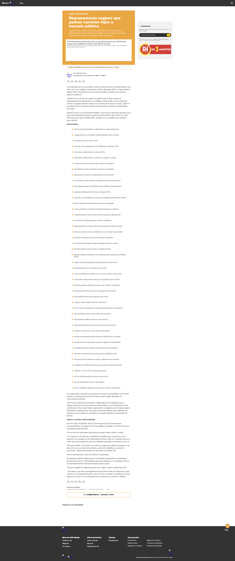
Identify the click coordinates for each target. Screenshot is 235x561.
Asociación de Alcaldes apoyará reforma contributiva (92, 220)
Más (21, 3)
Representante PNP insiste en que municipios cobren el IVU (95, 291)
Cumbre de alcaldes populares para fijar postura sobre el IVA (95, 262)
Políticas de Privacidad (154, 545)
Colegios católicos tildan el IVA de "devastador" (90, 302)
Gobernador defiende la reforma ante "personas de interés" (95, 325)
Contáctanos (132, 540)
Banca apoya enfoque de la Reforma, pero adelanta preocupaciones (97, 186)
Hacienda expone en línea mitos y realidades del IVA (92, 249)
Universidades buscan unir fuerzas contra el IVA (91, 297)
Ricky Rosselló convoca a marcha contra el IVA (90, 268)
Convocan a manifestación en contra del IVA (89, 152)
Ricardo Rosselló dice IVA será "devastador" (89, 382)
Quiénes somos (132, 543)
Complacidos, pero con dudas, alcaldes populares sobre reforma (96, 135)
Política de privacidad (163, 39)
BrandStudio (113, 540)
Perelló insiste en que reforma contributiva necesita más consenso (97, 181)
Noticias (72, 13)
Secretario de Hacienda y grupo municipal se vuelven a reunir (96, 243)
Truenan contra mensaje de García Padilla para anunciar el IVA (96, 146)
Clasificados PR (93, 546)
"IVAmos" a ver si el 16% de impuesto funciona (90, 371)
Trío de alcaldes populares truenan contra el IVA (91, 376)
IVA (108, 489)
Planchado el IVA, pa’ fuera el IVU (86, 141)
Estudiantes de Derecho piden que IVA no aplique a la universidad (97, 342)
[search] (232, 3)
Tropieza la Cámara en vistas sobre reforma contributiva (94, 163)
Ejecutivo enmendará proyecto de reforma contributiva (93, 238)
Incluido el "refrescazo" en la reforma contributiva (92, 331)
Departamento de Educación (76, 489)
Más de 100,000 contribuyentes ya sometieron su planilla (94, 203)
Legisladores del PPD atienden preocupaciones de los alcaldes (95, 348)
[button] (72, 81)
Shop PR (90, 543)
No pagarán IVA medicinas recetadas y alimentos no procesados (96, 359)
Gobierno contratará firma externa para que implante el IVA (95, 354)
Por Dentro (66, 546)
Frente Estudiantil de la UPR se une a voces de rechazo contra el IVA (98, 274)
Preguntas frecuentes (135, 545)
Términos (155, 39)
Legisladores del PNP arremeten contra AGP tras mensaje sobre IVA (98, 365)
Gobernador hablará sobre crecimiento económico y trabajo (95, 158)
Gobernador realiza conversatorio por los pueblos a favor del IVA (97, 279)
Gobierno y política (82, 13)
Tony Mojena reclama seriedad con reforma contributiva (94, 169)
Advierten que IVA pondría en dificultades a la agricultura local (96, 129)
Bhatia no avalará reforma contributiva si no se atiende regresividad (98, 232)
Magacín (65, 543)
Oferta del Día (92, 540)
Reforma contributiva (96, 489)
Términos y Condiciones (154, 543)
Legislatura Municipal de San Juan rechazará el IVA (92, 192)
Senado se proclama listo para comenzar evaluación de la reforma (97, 336)
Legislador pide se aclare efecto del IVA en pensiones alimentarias (97, 215)
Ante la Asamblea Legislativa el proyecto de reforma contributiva (97, 388)
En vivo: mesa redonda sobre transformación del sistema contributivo (98, 308)
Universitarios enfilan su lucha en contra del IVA (91, 319)
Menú (6, 3)
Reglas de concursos (153, 540)
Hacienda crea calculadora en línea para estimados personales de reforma (100, 198)
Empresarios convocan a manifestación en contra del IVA (94, 175)
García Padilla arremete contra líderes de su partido (92, 314)
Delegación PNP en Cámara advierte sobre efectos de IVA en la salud (98, 226)
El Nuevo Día (67, 540)
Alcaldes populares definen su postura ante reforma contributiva (97, 285)
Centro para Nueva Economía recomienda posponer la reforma (96, 209)
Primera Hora (81, 73)
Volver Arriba (226, 529)
